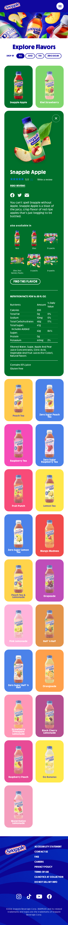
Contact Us (41, 852)
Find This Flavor (25, 281)
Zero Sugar (53, 56)
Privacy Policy (43, 867)
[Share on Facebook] (12, 195)
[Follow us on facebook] (49, 896)
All (20, 56)
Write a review (44, 180)
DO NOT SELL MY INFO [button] (45, 882)
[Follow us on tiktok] (29, 896)
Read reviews (17, 186)
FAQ (36, 857)
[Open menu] (60, 6)
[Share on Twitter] (19, 195)
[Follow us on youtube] (39, 896)
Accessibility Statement (48, 847)
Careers (39, 862)
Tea (40, 56)
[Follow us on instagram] (18, 896)
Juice (30, 56)
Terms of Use (41, 872)
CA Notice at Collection (48, 877)
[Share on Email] (27, 195)
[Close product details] (56, 118)
